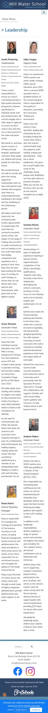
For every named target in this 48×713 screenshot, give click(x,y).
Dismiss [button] (10, 710)
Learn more (35, 706)
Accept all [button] (36, 710)
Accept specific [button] (21, 710)
